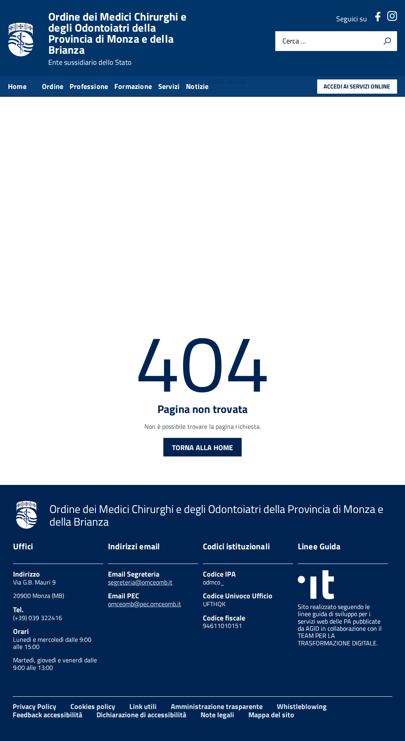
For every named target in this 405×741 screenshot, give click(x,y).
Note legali (217, 714)
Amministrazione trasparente (217, 706)
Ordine (52, 86)
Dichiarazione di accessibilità (141, 714)
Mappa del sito (271, 714)
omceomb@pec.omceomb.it (144, 604)
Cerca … (294, 41)
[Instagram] (392, 18)
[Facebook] (377, 18)
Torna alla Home (202, 447)
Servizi (169, 86)
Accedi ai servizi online (357, 86)
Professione (89, 86)
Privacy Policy (34, 706)
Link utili (143, 706)
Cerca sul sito (227, 80)
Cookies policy (92, 706)
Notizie (197, 86)
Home (17, 86)
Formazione (133, 86)
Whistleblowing (302, 706)
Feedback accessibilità (47, 714)
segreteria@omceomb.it (140, 582)
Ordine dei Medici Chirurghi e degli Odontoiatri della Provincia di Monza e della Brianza (117, 38)
